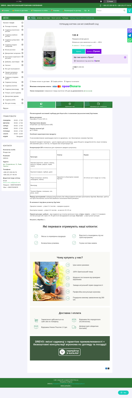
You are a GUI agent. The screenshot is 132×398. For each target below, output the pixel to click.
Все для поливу (10, 103)
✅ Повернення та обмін (39, 10)
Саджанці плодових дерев (11, 77)
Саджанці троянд (11, 82)
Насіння (8, 65)
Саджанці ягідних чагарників (11, 45)
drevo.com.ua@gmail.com (11, 182)
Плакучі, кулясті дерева (13, 93)
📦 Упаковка (55, 10)
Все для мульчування (12, 69)
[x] (108, 369)
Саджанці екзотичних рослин (12, 30)
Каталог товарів (8, 23)
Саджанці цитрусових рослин (12, 40)
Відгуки (5, 108)
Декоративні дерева (12, 96)
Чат (125, 392)
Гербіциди (65, 18)
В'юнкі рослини (10, 50)
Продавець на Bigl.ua (66, 382)
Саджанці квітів (10, 100)
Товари (33, 18)
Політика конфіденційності (77, 383)
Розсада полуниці (11, 26)
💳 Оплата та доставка (20, 10)
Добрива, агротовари (43, 18)
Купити (78, 51)
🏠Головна (5, 10)
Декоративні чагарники (13, 53)
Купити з (90, 51)
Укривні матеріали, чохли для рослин (11, 73)
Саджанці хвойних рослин (11, 35)
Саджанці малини (11, 86)
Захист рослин (56, 18)
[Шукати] (124, 10)
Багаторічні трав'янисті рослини (13, 57)
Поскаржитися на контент (60, 383)
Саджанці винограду (12, 89)
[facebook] (106, 369)
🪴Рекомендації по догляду (71, 10)
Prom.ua (76, 380)
